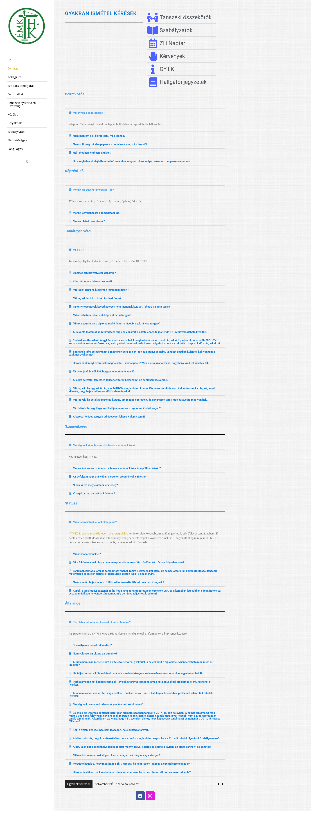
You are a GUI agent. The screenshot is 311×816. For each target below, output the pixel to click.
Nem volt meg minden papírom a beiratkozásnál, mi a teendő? (110, 144)
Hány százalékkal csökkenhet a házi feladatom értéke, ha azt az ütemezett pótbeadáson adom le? (132, 772)
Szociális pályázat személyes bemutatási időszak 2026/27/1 (132, 784)
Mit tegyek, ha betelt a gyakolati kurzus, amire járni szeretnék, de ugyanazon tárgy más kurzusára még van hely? (140, 399)
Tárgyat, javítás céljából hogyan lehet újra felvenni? (103, 371)
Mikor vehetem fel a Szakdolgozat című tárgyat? (102, 315)
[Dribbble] (27, 161)
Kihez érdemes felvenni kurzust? (92, 281)
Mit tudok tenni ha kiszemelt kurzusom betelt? (101, 289)
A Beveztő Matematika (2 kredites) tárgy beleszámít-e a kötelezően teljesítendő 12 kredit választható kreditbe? (140, 332)
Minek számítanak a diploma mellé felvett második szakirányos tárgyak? (116, 323)
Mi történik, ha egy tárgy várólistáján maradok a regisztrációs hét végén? (117, 408)
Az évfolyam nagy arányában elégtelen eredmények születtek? (110, 476)
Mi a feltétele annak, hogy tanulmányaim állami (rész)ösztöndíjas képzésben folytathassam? (128, 562)
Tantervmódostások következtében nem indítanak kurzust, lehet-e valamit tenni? (121, 306)
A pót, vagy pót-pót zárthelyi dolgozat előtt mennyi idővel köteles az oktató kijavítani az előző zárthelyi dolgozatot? (142, 746)
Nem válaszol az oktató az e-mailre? (95, 653)
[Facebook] (140, 795)
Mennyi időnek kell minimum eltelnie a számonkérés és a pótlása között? (117, 468)
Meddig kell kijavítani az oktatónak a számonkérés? (104, 445)
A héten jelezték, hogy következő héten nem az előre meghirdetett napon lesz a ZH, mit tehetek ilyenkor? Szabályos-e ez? (146, 738)
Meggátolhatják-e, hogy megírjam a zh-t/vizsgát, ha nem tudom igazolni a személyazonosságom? (132, 763)
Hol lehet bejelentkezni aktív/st (92, 152)
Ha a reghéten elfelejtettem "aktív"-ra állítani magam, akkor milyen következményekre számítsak (131, 161)
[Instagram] (150, 795)
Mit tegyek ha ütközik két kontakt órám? (97, 298)
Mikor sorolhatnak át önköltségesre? (95, 522)
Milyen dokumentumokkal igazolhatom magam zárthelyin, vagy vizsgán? (116, 755)
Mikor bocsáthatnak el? (87, 554)
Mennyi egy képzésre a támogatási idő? (96, 213)
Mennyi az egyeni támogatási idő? (93, 189)
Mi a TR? (78, 250)
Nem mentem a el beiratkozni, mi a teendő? (99, 135)
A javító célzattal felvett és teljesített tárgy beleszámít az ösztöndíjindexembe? (120, 380)
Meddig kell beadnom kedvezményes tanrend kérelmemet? (108, 704)
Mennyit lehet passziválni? (89, 221)
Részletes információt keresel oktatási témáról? (101, 622)
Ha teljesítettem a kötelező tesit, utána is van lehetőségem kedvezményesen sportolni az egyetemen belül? (137, 673)
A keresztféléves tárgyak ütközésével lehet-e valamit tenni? (109, 416)
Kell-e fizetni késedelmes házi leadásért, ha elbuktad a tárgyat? (111, 730)
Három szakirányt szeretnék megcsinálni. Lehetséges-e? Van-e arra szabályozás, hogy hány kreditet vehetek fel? (141, 363)
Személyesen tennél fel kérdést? (92, 645)
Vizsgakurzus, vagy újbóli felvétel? (94, 493)
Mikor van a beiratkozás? (88, 112)
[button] (145, 113)
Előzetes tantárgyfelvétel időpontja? (94, 273)
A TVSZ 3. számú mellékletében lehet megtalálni (98, 533)
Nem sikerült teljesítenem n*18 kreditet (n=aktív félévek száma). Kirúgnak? (118, 582)
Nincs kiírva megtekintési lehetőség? (95, 485)
